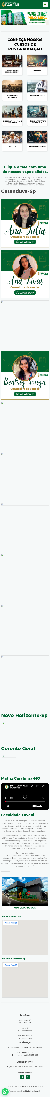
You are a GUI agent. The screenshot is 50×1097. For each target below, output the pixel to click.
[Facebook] (22, 1077)
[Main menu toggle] (45, 4)
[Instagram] (28, 1077)
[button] (3, 17)
